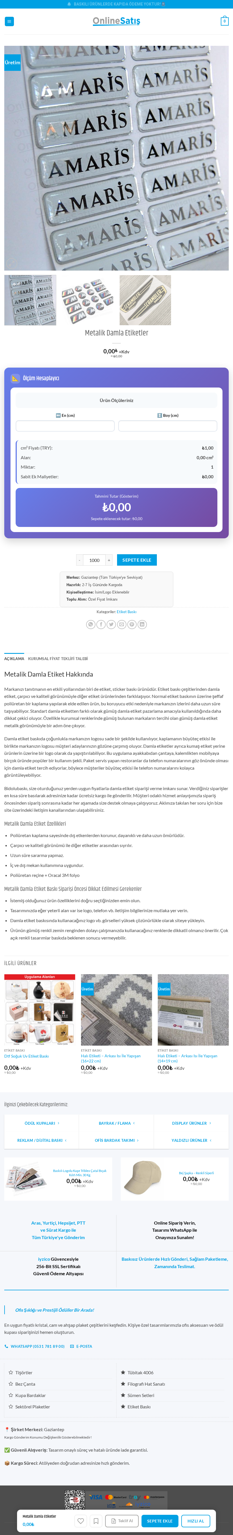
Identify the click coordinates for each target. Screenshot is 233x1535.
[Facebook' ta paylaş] (101, 624)
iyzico (44, 1259)
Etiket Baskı (126, 611)
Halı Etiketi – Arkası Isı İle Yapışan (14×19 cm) (187, 1058)
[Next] (217, 158)
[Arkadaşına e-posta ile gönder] (121, 624)
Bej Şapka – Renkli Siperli (196, 1173)
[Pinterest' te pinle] (132, 624)
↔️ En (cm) (65, 415)
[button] (9, 21)
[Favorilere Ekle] (80, 1521)
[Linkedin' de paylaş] (142, 624)
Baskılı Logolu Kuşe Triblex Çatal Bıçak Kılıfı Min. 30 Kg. (80, 1173)
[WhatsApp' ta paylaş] (90, 624)
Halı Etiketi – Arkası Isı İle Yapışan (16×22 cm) (111, 1058)
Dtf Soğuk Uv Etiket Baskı (26, 1056)
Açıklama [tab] (14, 658)
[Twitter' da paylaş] (111, 624)
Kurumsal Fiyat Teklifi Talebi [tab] (58, 658)
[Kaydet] (96, 1521)
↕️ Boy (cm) (167, 415)
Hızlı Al (196, 1520)
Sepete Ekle (136, 560)
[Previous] (16, 158)
